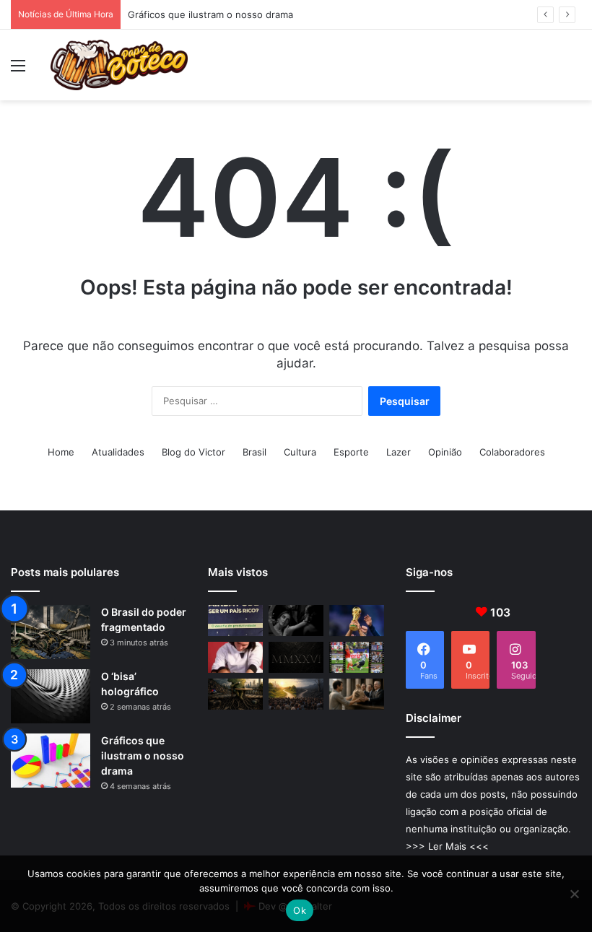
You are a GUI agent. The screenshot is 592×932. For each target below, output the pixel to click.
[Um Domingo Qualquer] (356, 620)
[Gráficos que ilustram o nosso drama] (50, 760)
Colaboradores (512, 452)
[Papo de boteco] (119, 65)
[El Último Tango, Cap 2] (356, 657)
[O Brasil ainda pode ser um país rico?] (235, 620)
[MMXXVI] (296, 657)
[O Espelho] (296, 620)
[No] (574, 894)
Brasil (254, 452)
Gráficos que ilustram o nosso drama (210, 14)
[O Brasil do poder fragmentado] (50, 632)
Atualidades (118, 452)
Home (61, 452)
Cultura (300, 452)
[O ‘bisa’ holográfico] (50, 696)
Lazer (398, 452)
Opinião (445, 452)
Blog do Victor (193, 452)
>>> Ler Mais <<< (447, 846)
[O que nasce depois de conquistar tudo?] (235, 657)
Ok (299, 910)
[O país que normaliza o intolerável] (235, 694)
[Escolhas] (296, 694)
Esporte (351, 452)
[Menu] (18, 70)
